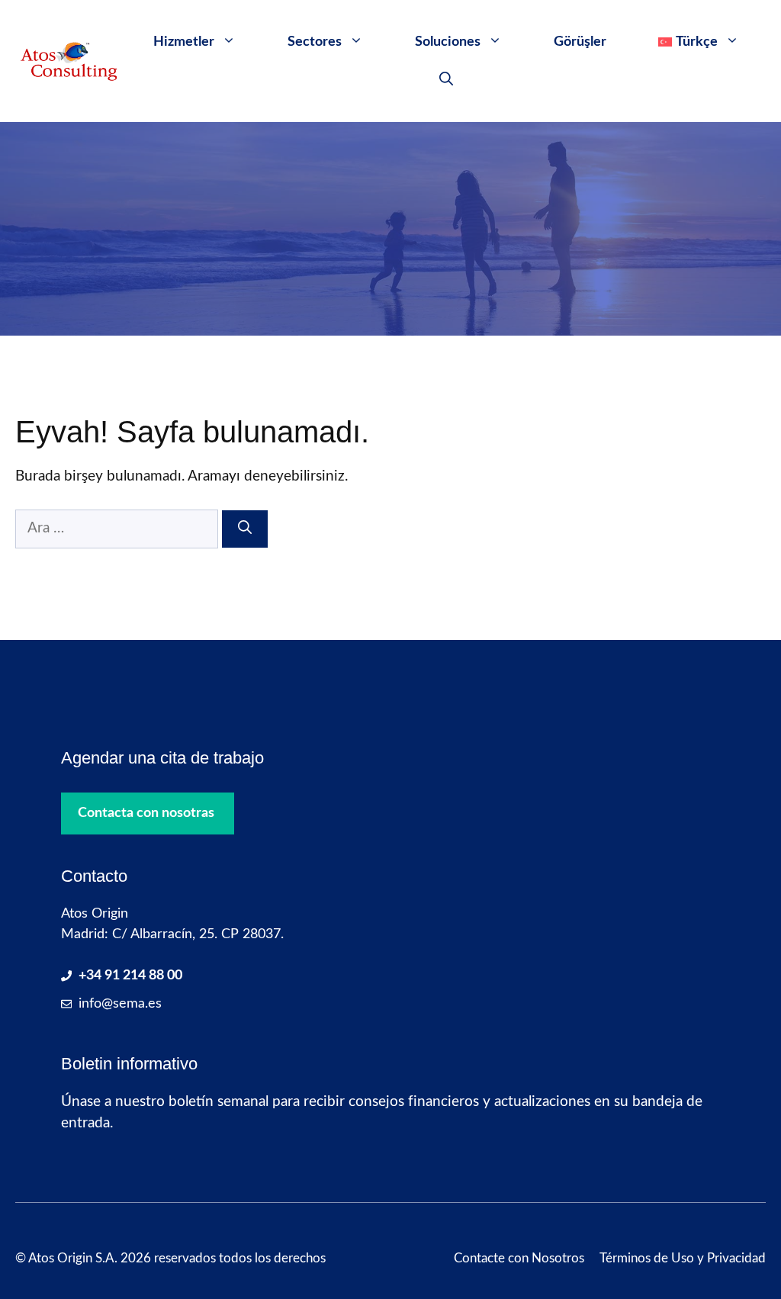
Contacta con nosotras (146, 813)
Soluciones (447, 42)
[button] (446, 80)
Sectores (315, 42)
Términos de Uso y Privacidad (682, 1258)
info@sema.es (120, 1004)
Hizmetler (183, 42)
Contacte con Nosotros (519, 1258)
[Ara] (245, 529)
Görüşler (580, 42)
